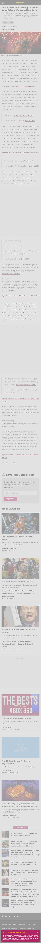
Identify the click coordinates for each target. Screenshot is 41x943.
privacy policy (7, 938)
